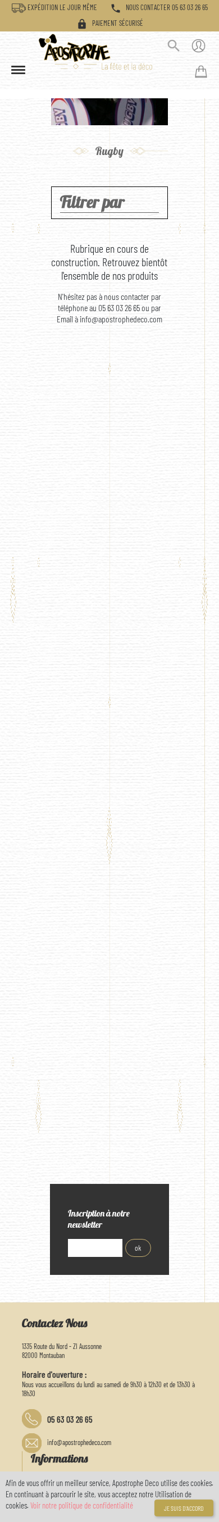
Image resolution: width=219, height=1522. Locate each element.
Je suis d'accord (184, 1508)
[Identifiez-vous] (198, 48)
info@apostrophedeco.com (79, 1442)
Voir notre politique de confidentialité (81, 1505)
